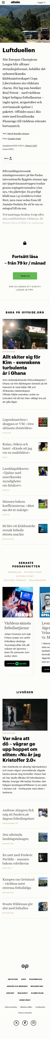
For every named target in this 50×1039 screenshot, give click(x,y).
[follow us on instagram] (33, 1023)
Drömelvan (15, 572)
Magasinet (23, 993)
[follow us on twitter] (16, 1023)
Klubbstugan (37, 993)
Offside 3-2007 (31, 146)
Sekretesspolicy (11, 1007)
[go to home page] (15, 2)
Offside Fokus (33, 572)
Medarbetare (37, 986)
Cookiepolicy (40, 1007)
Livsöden (25, 692)
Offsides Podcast (15, 580)
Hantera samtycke (25, 1013)
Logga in (41, 2)
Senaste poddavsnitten (26, 564)
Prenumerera (35, 979)
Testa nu (25, 275)
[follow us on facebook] (25, 1023)
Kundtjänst (25, 1000)
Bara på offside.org (25, 312)
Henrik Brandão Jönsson (18, 134)
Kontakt (10, 993)
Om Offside (13, 979)
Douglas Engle (14, 139)
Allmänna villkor (26, 1007)
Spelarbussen (37, 580)
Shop (23, 979)
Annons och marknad (17, 986)
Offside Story (25, 576)
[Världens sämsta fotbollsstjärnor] (17, 602)
